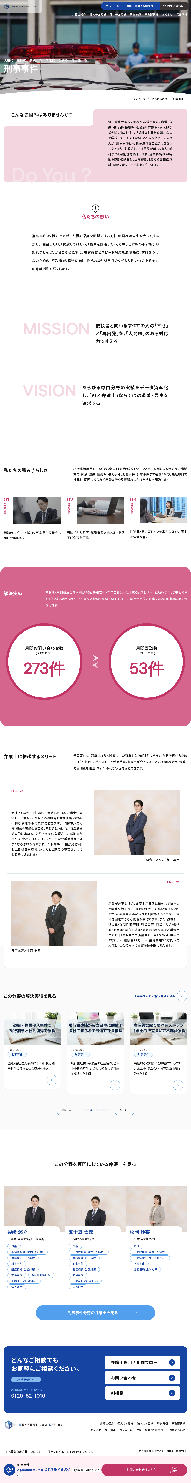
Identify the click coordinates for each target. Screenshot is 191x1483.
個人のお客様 (98, 14)
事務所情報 (151, 14)
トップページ (138, 99)
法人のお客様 (118, 14)
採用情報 (181, 14)
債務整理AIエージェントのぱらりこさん (70, 1451)
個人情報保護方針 (17, 1451)
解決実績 (135, 14)
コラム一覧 (112, 6)
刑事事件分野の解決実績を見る (154, 996)
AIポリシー (37, 1451)
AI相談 (117, 1393)
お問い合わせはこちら (141, 1470)
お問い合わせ (175, 6)
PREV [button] (66, 1110)
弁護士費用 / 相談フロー (141, 6)
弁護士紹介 (79, 14)
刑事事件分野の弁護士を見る (93, 1312)
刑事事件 (17, 1054)
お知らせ (167, 14)
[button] (85, 1110)
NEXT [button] (124, 1110)
